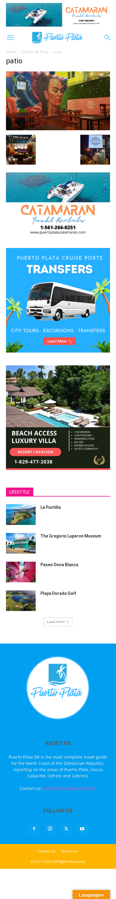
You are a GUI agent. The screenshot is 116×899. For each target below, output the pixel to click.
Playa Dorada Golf (58, 593)
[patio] (58, 128)
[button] (10, 38)
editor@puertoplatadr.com (69, 788)
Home (11, 51)
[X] (66, 829)
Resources (70, 851)
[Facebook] (34, 829)
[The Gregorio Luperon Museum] (21, 543)
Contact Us (46, 851)
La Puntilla (50, 507)
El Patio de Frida (35, 51)
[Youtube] (82, 829)
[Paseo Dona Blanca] (21, 572)
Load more (56, 621)
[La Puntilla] (21, 514)
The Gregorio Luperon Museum (70, 536)
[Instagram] (50, 829)
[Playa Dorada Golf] (21, 600)
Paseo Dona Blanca (59, 564)
